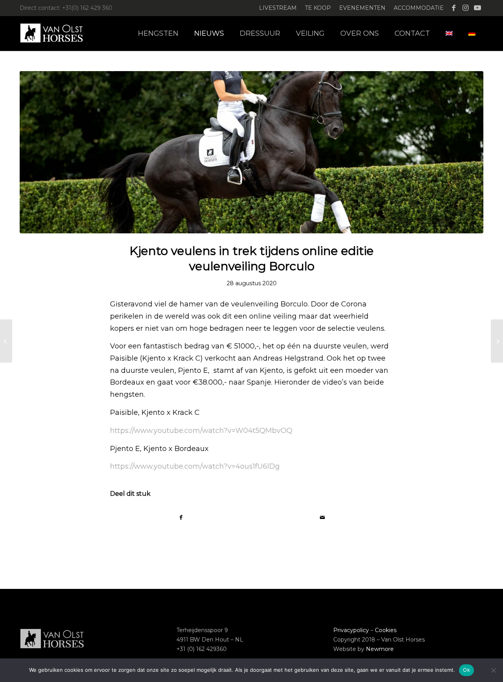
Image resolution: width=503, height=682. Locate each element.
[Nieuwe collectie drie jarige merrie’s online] (497, 341)
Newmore (380, 649)
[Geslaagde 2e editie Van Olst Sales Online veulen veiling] (6, 341)
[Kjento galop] (251, 152)
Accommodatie (419, 7)
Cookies (386, 630)
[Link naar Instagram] (465, 8)
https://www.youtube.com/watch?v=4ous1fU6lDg (195, 466)
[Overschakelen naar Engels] (449, 33)
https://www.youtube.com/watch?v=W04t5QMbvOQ (201, 430)
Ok (466, 670)
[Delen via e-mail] (322, 518)
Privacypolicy (351, 630)
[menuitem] (278, 8)
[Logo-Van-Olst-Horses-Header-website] (57, 33)
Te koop (318, 7)
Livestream (278, 7)
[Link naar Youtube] (477, 8)
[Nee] (493, 670)
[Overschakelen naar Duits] (472, 33)
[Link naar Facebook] (453, 8)
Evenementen (362, 7)
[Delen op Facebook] (181, 518)
